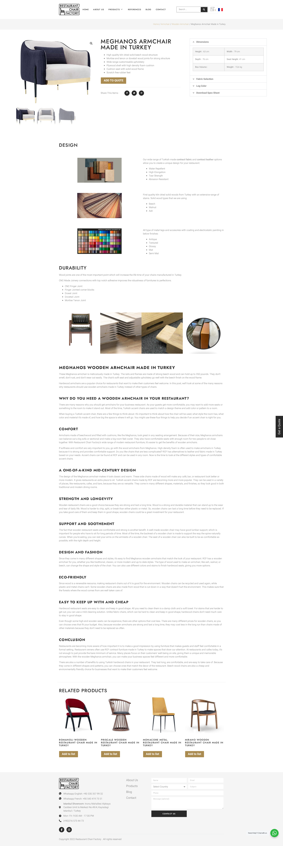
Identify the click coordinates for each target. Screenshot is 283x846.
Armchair (165, 24)
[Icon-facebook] (61, 829)
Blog (148, 9)
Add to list (68, 754)
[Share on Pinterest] (141, 93)
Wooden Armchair (180, 24)
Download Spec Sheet (207, 93)
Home (86, 9)
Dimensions (202, 42)
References (134, 9)
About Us (98, 9)
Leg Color (201, 86)
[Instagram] (69, 829)
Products (114, 9)
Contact (161, 9)
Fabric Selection (204, 79)
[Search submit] (204, 9)
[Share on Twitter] (134, 93)
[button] (91, 43)
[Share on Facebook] (127, 93)
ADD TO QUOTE (113, 80)
